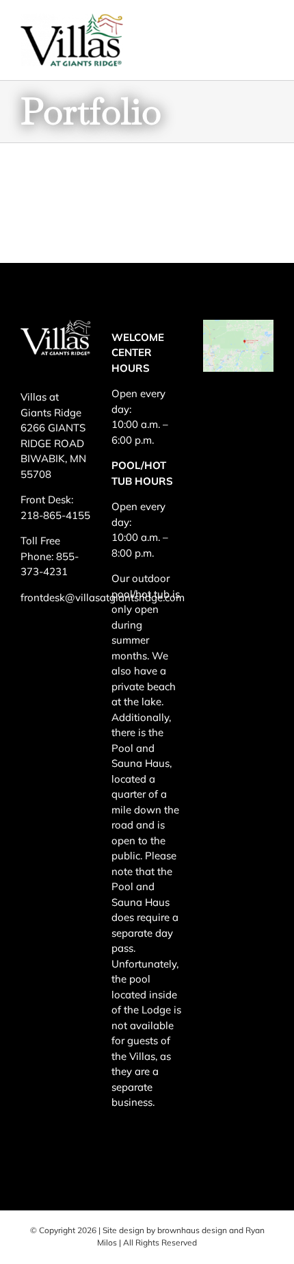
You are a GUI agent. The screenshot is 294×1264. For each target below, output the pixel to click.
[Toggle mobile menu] (266, 34)
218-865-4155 (55, 515)
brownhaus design (192, 1230)
